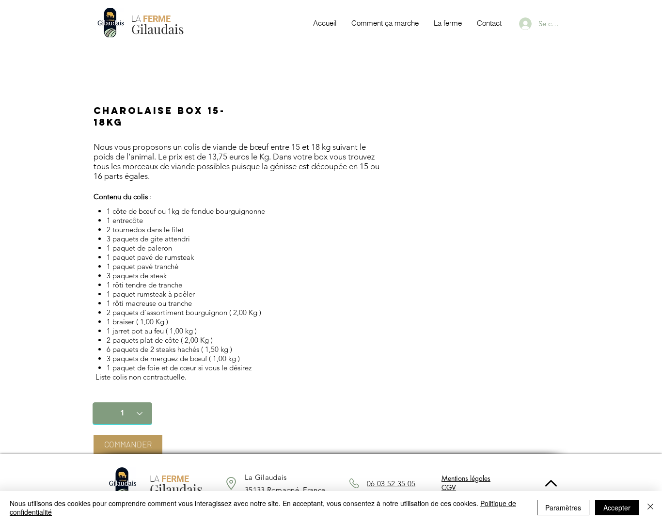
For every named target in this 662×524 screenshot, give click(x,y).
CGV (448, 487)
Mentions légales (465, 478)
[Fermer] (650, 507)
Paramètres (563, 507)
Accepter (616, 507)
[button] (128, 444)
